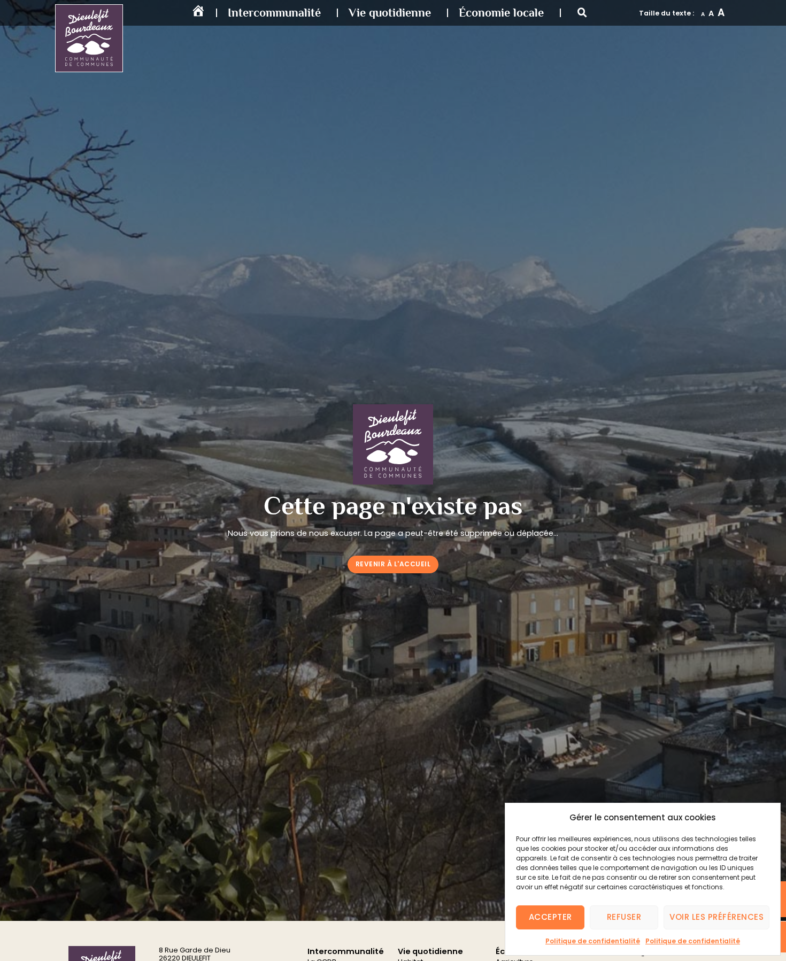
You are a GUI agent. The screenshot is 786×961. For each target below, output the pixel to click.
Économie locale (501, 12)
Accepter (550, 916)
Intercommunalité (274, 12)
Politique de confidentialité (592, 940)
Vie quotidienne (390, 12)
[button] (582, 12)
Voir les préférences (716, 916)
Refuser (624, 916)
